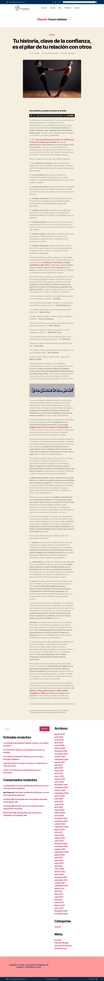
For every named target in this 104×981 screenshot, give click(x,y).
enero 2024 (59, 816)
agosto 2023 (59, 830)
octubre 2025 (59, 757)
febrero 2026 (59, 748)
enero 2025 (59, 782)
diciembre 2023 (60, 818)
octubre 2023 (59, 824)
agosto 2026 (59, 734)
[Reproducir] (31, 115)
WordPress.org (60, 948)
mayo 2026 (59, 740)
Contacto (76, 8)
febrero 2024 (59, 813)
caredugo (37, 53)
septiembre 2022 (61, 852)
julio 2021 (58, 891)
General (52, 34)
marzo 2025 (59, 776)
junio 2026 (58, 737)
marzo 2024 (59, 810)
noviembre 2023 (61, 821)
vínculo (64, 712)
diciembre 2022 (60, 844)
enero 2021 (59, 908)
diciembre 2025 (60, 751)
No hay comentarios (69, 53)
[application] (52, 115)
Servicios (52, 8)
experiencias (55, 710)
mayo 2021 (58, 897)
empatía (47, 710)
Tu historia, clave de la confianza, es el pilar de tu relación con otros (51, 44)
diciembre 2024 (60, 785)
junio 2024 (58, 801)
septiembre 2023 (61, 827)
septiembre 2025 (61, 759)
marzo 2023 (59, 835)
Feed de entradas (61, 943)
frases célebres (64, 710)
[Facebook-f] (53, 2)
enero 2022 (59, 874)
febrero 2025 (59, 779)
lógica (40, 712)
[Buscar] (96, 2)
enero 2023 (59, 841)
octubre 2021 (59, 883)
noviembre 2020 (61, 914)
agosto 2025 (59, 762)
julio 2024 (58, 799)
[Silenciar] (68, 115)
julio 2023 (58, 832)
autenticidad (34, 710)
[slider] (71, 115)
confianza (42, 710)
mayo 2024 (59, 804)
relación (58, 712)
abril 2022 (58, 866)
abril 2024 (58, 807)
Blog (59, 8)
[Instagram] (58, 2)
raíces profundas (50, 712)
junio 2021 (58, 894)
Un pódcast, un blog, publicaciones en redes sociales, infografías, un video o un (51, 690)
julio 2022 (58, 858)
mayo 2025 (59, 771)
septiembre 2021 (61, 886)
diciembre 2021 (60, 877)
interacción (34, 712)
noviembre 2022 (61, 846)
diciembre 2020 (60, 911)
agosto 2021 (59, 888)
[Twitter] (55, 2)
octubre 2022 (59, 849)
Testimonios (67, 8)
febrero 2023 (59, 838)
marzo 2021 (59, 902)
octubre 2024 (59, 790)
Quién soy (44, 8)
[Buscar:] (21, 729)
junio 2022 (58, 860)
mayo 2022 (59, 863)
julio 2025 (58, 765)
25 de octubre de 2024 (51, 53)
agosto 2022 (59, 855)
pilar (43, 712)
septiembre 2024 (61, 793)
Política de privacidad (52, 979)
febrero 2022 (59, 872)
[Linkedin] (60, 2)
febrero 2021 (59, 905)
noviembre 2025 (61, 754)
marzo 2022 (59, 869)
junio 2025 (58, 768)
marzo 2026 (59, 745)
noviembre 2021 (61, 880)
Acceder (57, 940)
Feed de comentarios (63, 946)
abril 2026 (58, 743)
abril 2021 (58, 900)
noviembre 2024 (61, 788)
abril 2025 (58, 773)
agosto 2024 (59, 796)
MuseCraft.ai (8, 813)
